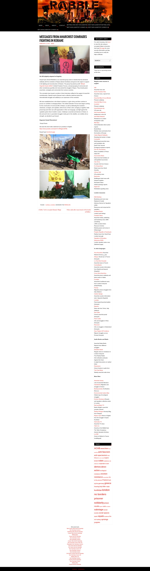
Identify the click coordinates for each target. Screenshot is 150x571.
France (105, 480)
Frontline (96, 279)
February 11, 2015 (45, 43)
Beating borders (98, 388)
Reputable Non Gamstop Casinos (75, 544)
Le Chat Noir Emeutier (100, 261)
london (106, 490)
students (106, 516)
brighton (106, 458)
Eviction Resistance (99, 399)
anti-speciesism (100, 455)
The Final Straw (98, 370)
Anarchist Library (98, 380)
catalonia (106, 461)
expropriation (106, 477)
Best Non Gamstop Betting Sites (99, 25)
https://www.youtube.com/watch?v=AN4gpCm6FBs (53, 128)
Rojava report (98, 415)
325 (95, 87)
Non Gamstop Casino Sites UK (75, 542)
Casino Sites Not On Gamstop (75, 533)
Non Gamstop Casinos (75, 530)
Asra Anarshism (98, 252)
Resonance (97, 366)
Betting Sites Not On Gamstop (77, 25)
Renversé (96, 325)
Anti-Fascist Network (99, 112)
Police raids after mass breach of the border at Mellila (79, 211)
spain (96, 516)
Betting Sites (75, 562)
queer (101, 506)
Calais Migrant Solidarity (100, 135)
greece (108, 483)
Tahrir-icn (96, 426)
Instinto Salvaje (98, 294)
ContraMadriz (98, 265)
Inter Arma (97, 162)
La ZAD (96, 434)
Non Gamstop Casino (75, 537)
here (109, 42)
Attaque (96, 256)
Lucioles (96, 300)
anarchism (105, 448)
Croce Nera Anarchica (100, 273)
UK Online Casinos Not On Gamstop (75, 553)
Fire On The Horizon (99, 149)
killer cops (106, 486)
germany (101, 483)
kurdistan (48, 205)
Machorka (97, 176)
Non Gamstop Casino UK (75, 548)
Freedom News (98, 215)
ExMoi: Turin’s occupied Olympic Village (49, 209)
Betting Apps (75, 534)
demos (97, 467)
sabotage (98, 509)
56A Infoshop (97, 197)
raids (104, 506)
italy (101, 486)
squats (101, 516)
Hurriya (96, 287)
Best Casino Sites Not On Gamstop (75, 528)
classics (96, 463)
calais (100, 461)
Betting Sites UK (75, 556)
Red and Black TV (99, 405)
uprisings (104, 519)
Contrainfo (97, 139)
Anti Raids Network (99, 116)
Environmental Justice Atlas (101, 393)
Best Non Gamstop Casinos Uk (77, 27)
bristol (96, 461)
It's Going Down (98, 166)
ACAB (97, 448)
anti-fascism (104, 452)
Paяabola (74, 569)
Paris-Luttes (97, 318)
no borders (100, 494)
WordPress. (81, 569)
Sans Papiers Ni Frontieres (101, 331)
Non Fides (97, 312)
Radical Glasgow (98, 411)
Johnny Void (97, 172)
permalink (67, 205)
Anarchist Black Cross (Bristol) (102, 98)
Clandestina (97, 384)
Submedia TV (98, 422)
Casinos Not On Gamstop (75, 559)
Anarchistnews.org (99, 108)
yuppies (97, 522)
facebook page (51, 132)
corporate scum (104, 463)
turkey (99, 519)
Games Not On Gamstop (75, 536)
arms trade (101, 457)
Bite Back (96, 122)
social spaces (104, 513)
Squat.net (96, 186)
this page (102, 48)
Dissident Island (98, 349)
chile (110, 461)
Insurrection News (99, 155)
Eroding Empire (98, 211)
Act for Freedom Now (100, 91)
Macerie (96, 306)
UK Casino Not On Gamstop (75, 545)
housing (96, 486)
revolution (52, 205)
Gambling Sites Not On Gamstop (75, 531)
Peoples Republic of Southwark (102, 232)
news (52, 43)
